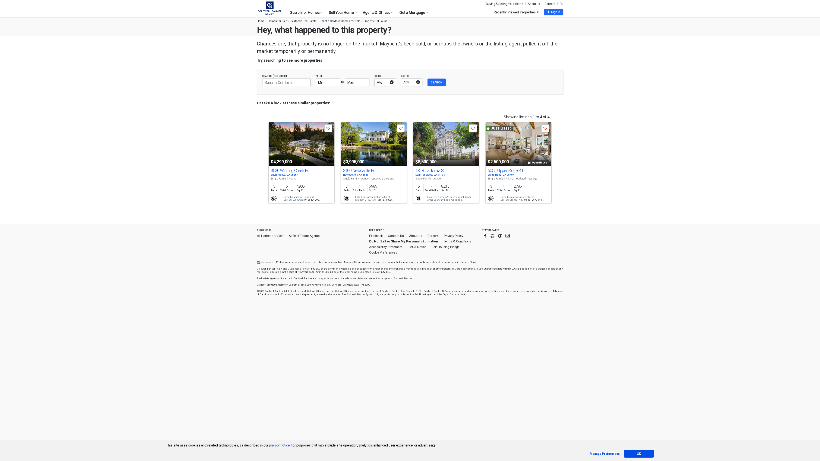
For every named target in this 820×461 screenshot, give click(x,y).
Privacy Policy (453, 236)
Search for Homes (305, 12)
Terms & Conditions (457, 241)
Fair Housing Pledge (446, 247)
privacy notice (279, 445)
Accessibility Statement (385, 247)
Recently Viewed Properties (515, 12)
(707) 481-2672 (529, 199)
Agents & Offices (377, 12)
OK (639, 453)
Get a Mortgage (412, 12)
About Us (534, 3)
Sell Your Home (341, 12)
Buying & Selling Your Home (504, 3)
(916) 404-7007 (312, 199)
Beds (378, 75)
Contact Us (396, 236)
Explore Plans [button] (468, 262)
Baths (405, 75)
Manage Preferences (605, 453)
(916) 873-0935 (384, 199)
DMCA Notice (417, 247)
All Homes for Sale (270, 236)
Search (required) (274, 75)
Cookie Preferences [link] (383, 252)
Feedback (376, 236)
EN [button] (561, 4)
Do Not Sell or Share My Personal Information (403, 241)
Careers (550, 3)
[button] (553, 12)
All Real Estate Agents (304, 236)
